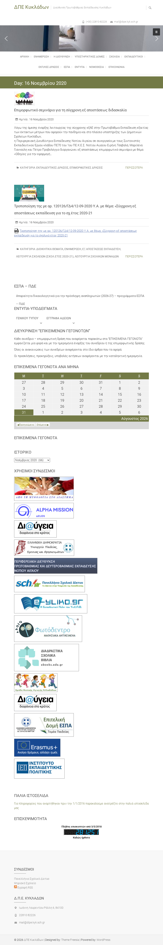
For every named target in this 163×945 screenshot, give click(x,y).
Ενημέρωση (41, 56)
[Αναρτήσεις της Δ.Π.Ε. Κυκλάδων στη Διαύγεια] (35, 522)
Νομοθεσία (96, 66)
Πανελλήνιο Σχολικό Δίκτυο (31, 878)
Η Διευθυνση (62, 56)
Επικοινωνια (116, 66)
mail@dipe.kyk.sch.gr (126, 21)
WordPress (103, 939)
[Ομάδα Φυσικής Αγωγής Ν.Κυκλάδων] (35, 675)
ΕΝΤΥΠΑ (79, 66)
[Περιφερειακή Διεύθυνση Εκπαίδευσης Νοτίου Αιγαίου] (55, 560)
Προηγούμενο (26, 424)
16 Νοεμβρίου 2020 (41, 119)
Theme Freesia (70, 939)
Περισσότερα (134, 167)
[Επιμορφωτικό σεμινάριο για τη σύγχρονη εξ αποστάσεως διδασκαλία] (81, 99)
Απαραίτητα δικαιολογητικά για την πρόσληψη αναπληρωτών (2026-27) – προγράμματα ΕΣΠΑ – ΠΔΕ (80, 297)
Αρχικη (24, 56)
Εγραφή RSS (25, 887)
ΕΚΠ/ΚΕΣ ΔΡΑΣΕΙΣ (49, 66)
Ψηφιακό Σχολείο (25, 883)
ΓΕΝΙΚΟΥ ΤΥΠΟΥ (27, 318)
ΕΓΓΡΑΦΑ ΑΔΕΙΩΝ (59, 318)
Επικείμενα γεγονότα (35, 437)
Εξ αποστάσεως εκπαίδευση (101, 249)
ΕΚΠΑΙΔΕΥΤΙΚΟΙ (133, 56)
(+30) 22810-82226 (96, 21)
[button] (6, 38)
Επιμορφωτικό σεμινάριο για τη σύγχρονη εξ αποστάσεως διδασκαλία (70, 110)
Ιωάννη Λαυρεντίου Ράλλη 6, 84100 (41, 907)
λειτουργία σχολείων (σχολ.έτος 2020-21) (45, 256)
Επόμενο (41, 424)
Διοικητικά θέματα (49, 249)
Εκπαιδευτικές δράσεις (52, 167)
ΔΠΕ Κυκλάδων (31, 7)
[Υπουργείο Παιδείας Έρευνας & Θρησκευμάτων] (44, 542)
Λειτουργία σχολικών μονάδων (97, 256)
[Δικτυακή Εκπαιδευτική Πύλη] (50, 596)
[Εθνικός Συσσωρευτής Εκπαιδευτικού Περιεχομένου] (48, 617)
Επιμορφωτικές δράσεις (86, 167)
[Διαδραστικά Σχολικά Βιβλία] (46, 646)
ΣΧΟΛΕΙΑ (114, 56)
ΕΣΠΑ (67, 66)
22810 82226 (27, 915)
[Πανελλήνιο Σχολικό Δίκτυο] (49, 578)
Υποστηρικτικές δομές (90, 56)
